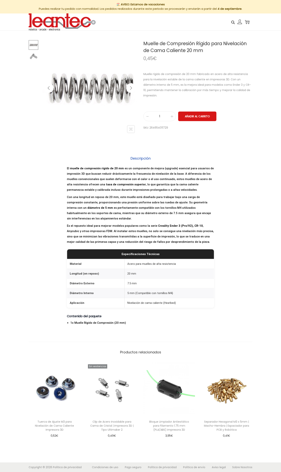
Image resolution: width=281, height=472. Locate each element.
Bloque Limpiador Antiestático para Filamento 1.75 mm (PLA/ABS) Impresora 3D (169, 426)
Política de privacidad (67, 467)
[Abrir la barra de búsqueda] (233, 22)
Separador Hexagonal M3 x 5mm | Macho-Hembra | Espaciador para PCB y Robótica (226, 426)
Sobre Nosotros (242, 467)
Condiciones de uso (105, 467)
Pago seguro (133, 467)
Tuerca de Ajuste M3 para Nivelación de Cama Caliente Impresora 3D (54, 426)
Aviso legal (219, 467)
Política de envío (194, 467)
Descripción (141, 158)
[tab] (141, 158)
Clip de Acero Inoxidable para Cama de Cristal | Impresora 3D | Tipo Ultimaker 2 (112, 426)
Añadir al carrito (197, 116)
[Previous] (49, 88)
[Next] (131, 88)
